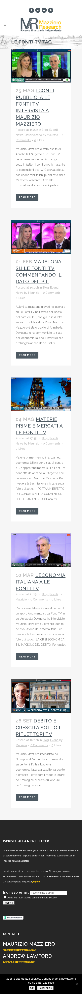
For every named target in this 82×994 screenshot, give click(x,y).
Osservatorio (33, 135)
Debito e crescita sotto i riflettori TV (38, 727)
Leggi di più (45, 987)
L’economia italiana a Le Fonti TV (40, 581)
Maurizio (52, 135)
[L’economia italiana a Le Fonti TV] (41, 550)
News (19, 135)
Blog (45, 129)
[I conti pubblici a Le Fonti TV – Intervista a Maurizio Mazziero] (41, 66)
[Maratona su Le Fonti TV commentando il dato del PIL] (41, 237)
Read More (27, 197)
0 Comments (52, 292)
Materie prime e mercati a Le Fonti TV (39, 425)
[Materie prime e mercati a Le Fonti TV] (41, 394)
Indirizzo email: (16, 892)
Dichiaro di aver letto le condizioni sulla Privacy (32, 897)
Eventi (53, 129)
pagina (36, 881)
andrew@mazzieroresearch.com (19, 962)
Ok (32, 987)
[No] (77, 984)
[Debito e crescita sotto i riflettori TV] (41, 696)
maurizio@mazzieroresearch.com (19, 950)
